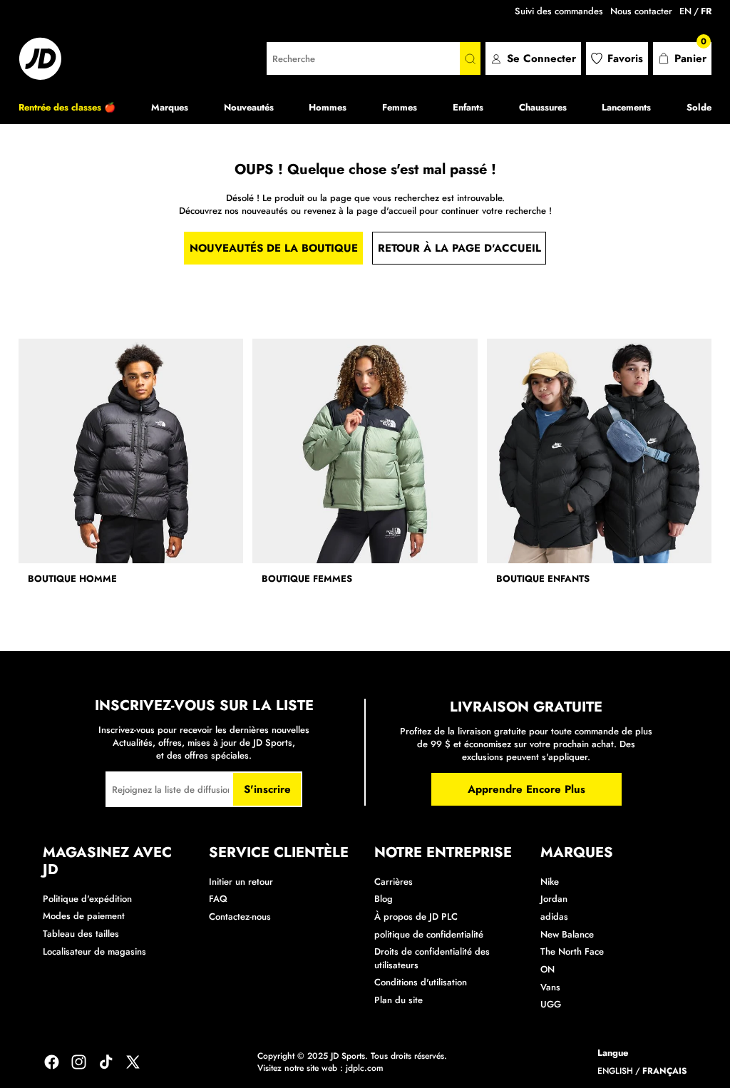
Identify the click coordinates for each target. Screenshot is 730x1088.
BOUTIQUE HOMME (72, 579)
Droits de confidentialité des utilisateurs (432, 958)
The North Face (572, 951)
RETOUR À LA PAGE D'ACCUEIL (459, 248)
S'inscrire (267, 789)
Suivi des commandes (559, 11)
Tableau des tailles (81, 933)
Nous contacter (641, 11)
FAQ (218, 898)
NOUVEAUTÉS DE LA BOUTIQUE (274, 248)
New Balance (567, 934)
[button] (682, 58)
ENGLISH (615, 1071)
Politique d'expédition (87, 898)
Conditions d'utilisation (420, 982)
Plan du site (398, 1000)
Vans (550, 987)
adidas (554, 916)
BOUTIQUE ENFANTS (543, 579)
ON (547, 969)
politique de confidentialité (428, 934)
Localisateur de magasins (94, 951)
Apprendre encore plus (526, 789)
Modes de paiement (84, 916)
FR (706, 11)
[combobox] (363, 58)
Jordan (553, 898)
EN (685, 11)
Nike (549, 881)
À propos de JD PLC (416, 916)
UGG (550, 1004)
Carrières (393, 881)
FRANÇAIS (664, 1071)
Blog (383, 898)
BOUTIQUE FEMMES (307, 579)
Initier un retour (241, 881)
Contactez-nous (240, 916)
